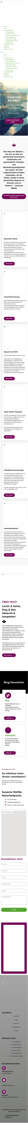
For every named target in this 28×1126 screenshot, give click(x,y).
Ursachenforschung (10, 33)
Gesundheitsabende (9, 44)
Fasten (5, 28)
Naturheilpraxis (7, 30)
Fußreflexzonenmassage (11, 40)
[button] (14, 52)
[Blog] (8, 695)
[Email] (4, 1080)
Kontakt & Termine (8, 49)
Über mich (6, 45)
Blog (7, 700)
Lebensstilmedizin (10, 32)
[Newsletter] (8, 730)
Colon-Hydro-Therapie (11, 39)
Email (4, 1083)
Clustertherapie (9, 42)
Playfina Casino (13, 658)
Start (5, 26)
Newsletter (6, 47)
